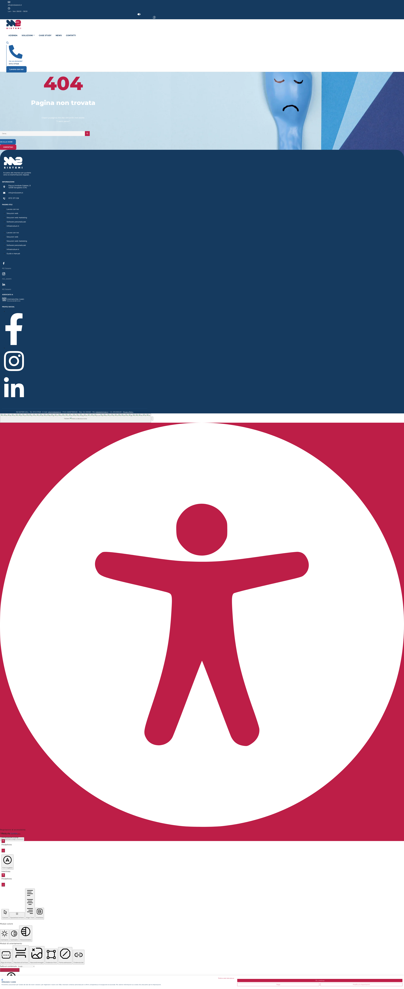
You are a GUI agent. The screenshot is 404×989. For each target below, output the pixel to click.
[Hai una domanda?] (16, 57)
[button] (152, 418)
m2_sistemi (6, 279)
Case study (45, 35)
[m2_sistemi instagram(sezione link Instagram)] (3, 274)
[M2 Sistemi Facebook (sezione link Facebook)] (3, 263)
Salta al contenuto (8, 966)
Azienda (12, 35)
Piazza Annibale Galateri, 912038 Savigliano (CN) (19, 187)
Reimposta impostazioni (10, 970)
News (59, 35)
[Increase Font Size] (3, 841)
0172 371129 (14, 64)
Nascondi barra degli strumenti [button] (12, 839)
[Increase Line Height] (3, 875)
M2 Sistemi (6, 268)
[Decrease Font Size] (3, 850)
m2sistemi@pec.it (102, 412)
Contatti (71, 35)
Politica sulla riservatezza (226, 978)
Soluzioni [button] (27, 35)
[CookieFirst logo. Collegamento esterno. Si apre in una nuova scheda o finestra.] (2, 980)
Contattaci (8, 147)
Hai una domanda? (16, 61)
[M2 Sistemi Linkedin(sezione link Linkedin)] (3, 284)
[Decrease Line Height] (3, 884)
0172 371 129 (13, 198)
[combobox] (75, 418)
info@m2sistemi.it (15, 5)
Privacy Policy (128, 412)
